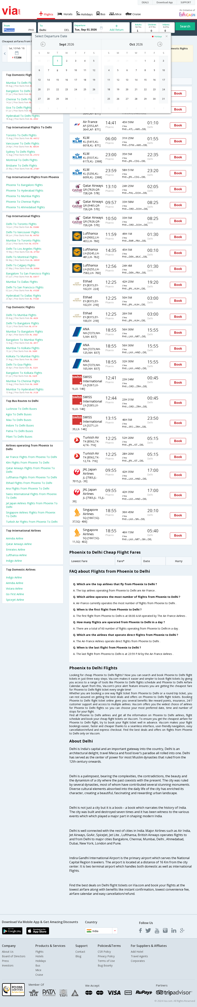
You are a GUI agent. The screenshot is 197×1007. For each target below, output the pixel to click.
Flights (39, 951)
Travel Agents (139, 956)
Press (5, 961)
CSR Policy (104, 951)
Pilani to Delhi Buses (19, 436)
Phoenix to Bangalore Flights (24, 185)
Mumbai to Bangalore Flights (24, 331)
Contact (80, 951)
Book (178, 93)
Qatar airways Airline (19, 544)
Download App (165, 2)
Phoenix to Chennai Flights (23, 201)
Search (185, 26)
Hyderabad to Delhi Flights (23, 116)
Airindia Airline (14, 538)
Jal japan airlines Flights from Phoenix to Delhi (32, 505)
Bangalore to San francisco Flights (28, 273)
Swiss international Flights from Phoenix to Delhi (31, 495)
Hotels (39, 956)
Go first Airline (15, 594)
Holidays (40, 961)
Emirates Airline (15, 549)
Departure (79, 25)
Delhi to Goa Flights (18, 364)
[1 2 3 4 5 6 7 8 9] (138, 30)
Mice (38, 970)
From (7, 25)
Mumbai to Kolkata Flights (22, 348)
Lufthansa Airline (16, 555)
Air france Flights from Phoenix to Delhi (31, 457)
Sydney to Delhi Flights (20, 151)
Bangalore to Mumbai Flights (24, 340)
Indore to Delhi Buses (20, 425)
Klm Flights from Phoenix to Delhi (27, 462)
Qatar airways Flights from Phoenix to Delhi (30, 470)
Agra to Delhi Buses (19, 414)
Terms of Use (106, 961)
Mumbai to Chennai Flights (23, 381)
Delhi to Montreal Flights (22, 257)
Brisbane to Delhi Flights (21, 165)
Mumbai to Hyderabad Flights (24, 389)
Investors (7, 965)
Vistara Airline (14, 588)
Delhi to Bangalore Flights (22, 323)
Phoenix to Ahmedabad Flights (25, 207)
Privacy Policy (106, 956)
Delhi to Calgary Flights (20, 265)
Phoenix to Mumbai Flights (23, 196)
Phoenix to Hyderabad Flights (24, 190)
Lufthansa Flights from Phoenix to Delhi (31, 477)
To (41, 25)
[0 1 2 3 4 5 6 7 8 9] (152, 30)
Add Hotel (137, 951)
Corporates (138, 961)
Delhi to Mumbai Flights (21, 315)
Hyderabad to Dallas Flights (23, 295)
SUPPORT (186, 2)
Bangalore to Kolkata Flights (24, 373)
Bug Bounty (105, 965)
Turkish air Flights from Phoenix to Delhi (32, 521)
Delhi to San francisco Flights (24, 287)
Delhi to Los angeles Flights (23, 249)
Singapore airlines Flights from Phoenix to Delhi (30, 514)
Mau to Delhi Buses (18, 420)
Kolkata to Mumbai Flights (22, 356)
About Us (7, 951)
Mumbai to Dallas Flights (22, 282)
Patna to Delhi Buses (19, 431)
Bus (37, 965)
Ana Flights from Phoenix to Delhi (27, 488)
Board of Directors (13, 956)
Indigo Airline (14, 560)
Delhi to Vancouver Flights (22, 232)
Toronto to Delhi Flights (21, 135)
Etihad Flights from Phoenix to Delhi (29, 483)
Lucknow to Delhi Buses (21, 409)
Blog (78, 956)
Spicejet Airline (15, 599)
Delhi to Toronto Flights (21, 224)
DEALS (145, 2)
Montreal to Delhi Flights (22, 160)
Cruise (39, 974)
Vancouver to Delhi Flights (22, 143)
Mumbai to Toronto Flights (23, 240)
